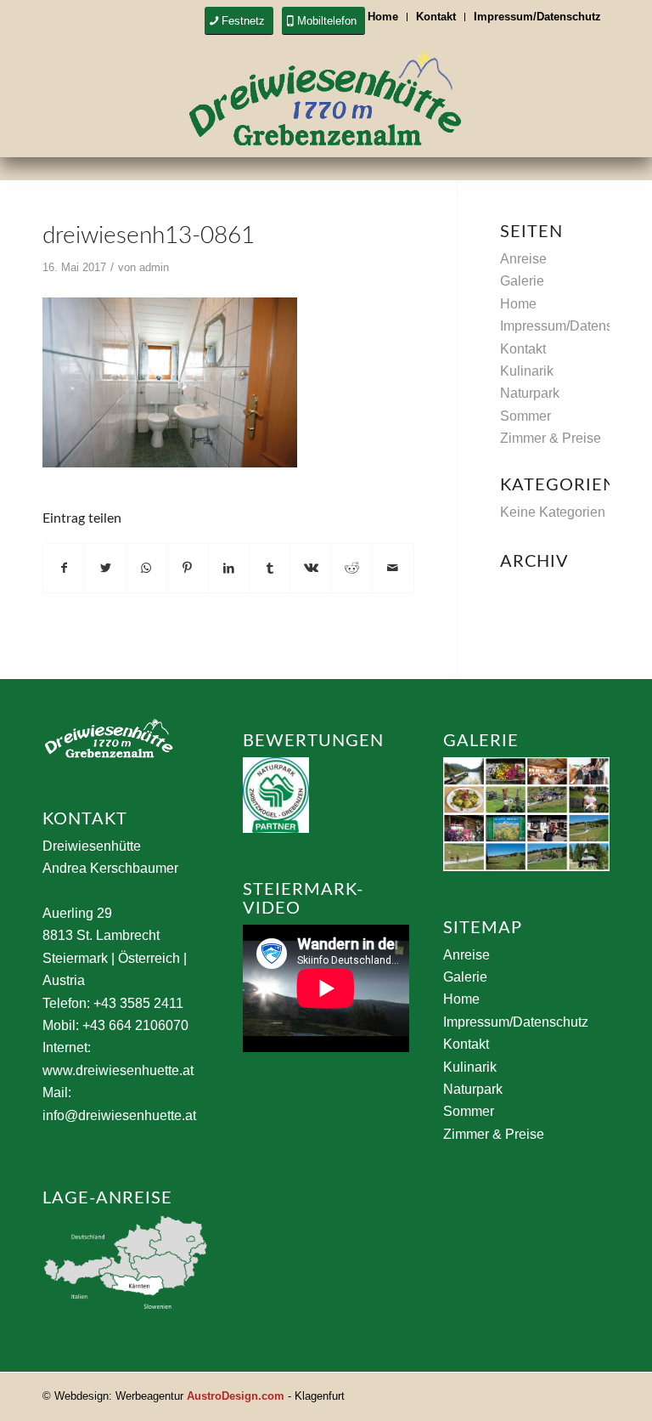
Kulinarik (527, 371)
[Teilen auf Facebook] (63, 568)
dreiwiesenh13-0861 (148, 235)
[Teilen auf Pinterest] (187, 568)
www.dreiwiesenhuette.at (118, 1070)
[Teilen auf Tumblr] (269, 568)
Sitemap (482, 928)
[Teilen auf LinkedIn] (229, 568)
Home (383, 16)
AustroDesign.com (235, 1396)
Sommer (525, 416)
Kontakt (436, 16)
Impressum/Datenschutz (537, 16)
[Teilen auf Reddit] (352, 568)
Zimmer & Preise (550, 438)
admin (154, 267)
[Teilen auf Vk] (310, 568)
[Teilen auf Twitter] (105, 568)
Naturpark (529, 393)
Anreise (523, 259)
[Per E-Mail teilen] (393, 568)
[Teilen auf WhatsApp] (146, 568)
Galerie (522, 281)
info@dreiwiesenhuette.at (119, 1115)
